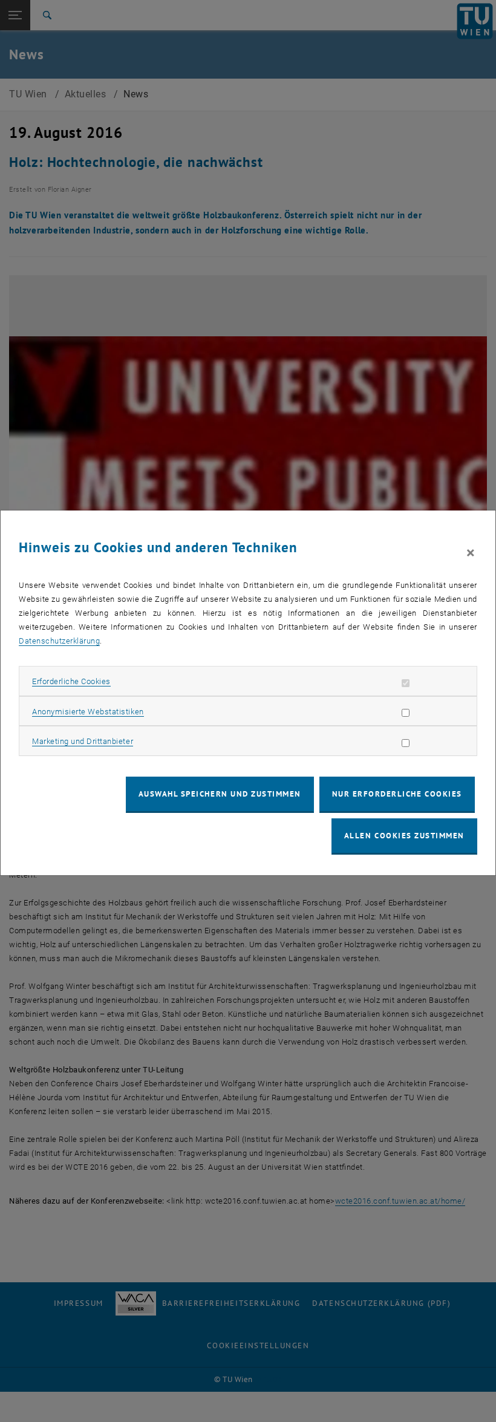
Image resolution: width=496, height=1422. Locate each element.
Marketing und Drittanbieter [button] (82, 741)
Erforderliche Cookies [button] (71, 681)
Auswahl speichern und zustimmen (220, 794)
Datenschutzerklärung (59, 640)
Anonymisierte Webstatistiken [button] (87, 711)
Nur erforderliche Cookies (397, 794)
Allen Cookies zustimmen (404, 835)
